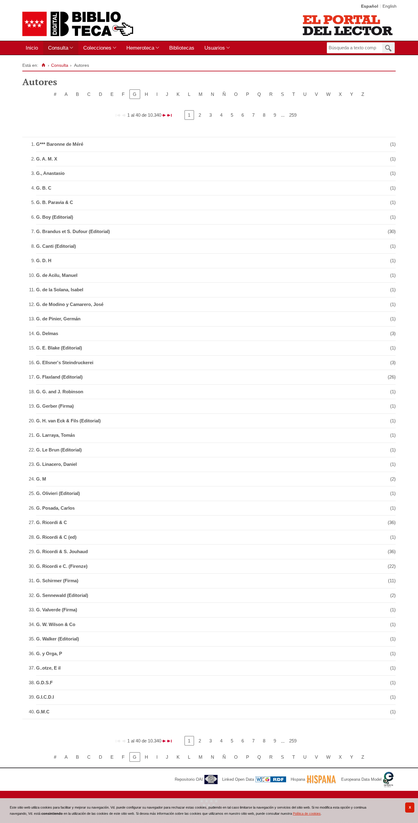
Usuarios (214, 48)
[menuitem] (33, 48)
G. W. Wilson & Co (55, 624)
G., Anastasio (50, 173)
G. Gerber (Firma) (55, 406)
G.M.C (43, 711)
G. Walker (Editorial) (57, 638)
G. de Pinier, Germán (58, 318)
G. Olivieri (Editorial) (58, 493)
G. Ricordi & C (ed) (56, 537)
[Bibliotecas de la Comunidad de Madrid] (348, 25)
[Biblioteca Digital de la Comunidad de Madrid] (77, 24)
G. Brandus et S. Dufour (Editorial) (73, 231)
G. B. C (43, 188)
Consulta (58, 48)
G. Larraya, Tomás (55, 435)
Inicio (32, 48)
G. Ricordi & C (51, 522)
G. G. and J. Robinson (59, 391)
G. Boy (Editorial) (54, 217)
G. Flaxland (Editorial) (59, 376)
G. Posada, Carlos (55, 508)
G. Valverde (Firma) (56, 609)
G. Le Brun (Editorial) (59, 449)
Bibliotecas (181, 48)
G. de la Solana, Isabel (59, 289)
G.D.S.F (44, 682)
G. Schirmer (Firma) (57, 580)
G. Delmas (47, 333)
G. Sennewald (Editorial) (62, 595)
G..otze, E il (48, 667)
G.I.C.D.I (45, 697)
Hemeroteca (140, 48)
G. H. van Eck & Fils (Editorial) (68, 420)
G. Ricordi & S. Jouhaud (62, 551)
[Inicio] (43, 65)
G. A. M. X (46, 158)
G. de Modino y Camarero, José (69, 304)
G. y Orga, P (49, 653)
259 (293, 115)
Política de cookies (307, 813)
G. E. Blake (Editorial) (59, 347)
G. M (41, 478)
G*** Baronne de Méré (59, 144)
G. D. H (43, 260)
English (390, 6)
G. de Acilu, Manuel (56, 275)
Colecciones (97, 48)
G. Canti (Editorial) (56, 246)
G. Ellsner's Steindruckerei (64, 362)
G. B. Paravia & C (54, 202)
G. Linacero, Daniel (56, 464)
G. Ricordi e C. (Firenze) (62, 566)
